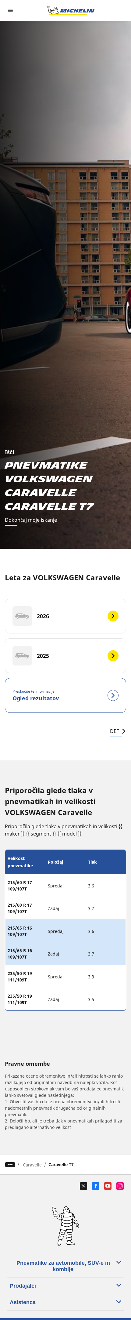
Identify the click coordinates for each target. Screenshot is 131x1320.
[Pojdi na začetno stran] (71, 10)
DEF (114, 731)
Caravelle (32, 1165)
